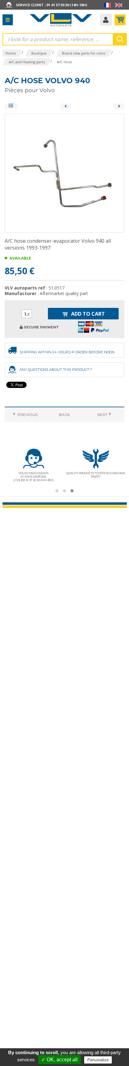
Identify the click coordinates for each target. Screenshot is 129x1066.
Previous (27, 414)
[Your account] (106, 19)
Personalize (98, 1060)
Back (64, 414)
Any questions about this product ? (55, 370)
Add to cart (87, 313)
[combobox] (26, 313)
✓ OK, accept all (59, 1059)
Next (101, 414)
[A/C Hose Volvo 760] (65, 106)
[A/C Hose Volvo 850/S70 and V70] (119, 106)
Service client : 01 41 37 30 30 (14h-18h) (51, 4)
